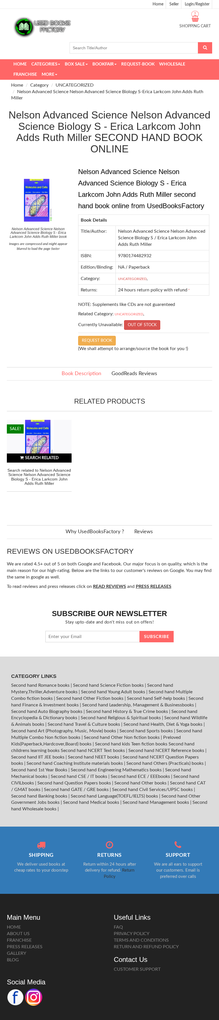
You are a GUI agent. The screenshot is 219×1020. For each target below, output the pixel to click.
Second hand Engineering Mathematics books (117, 770)
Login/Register (197, 4)
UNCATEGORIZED (75, 85)
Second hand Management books (156, 802)
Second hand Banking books (39, 796)
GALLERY (16, 953)
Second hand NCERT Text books (93, 750)
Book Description (81, 373)
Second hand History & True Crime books (127, 711)
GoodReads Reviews (134, 373)
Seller (174, 4)
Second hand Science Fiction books (109, 685)
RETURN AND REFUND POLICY (146, 947)
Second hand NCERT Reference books (166, 750)
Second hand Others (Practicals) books (165, 763)
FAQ (118, 927)
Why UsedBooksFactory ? (95, 531)
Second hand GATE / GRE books (77, 789)
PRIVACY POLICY (131, 933)
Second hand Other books (141, 783)
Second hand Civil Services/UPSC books (153, 789)
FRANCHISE (19, 940)
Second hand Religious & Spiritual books (121, 718)
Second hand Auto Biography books (47, 711)
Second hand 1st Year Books (39, 770)
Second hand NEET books (94, 757)
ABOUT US (18, 933)
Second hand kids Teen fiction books (131, 744)
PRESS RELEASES (24, 947)
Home (158, 4)
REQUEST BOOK (97, 341)
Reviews (143, 531)
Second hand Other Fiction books (90, 698)
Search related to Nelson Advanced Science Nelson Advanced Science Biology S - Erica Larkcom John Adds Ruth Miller (39, 477)
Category (39, 85)
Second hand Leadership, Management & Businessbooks (138, 705)
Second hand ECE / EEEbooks (141, 776)
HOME (14, 927)
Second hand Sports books (146, 731)
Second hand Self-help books (156, 698)
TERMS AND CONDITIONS (141, 940)
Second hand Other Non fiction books (122, 737)
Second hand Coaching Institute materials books (75, 763)
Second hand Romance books (41, 685)
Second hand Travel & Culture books (84, 724)
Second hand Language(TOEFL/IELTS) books (115, 796)
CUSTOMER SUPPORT (137, 969)
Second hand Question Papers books (74, 783)
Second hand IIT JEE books (38, 757)
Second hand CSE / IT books (79, 776)
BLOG (13, 960)
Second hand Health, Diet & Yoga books (163, 724)
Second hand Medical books (91, 802)
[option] (39, 467)
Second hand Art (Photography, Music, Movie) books (64, 731)
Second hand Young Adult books (113, 692)
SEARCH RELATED (42, 458)
